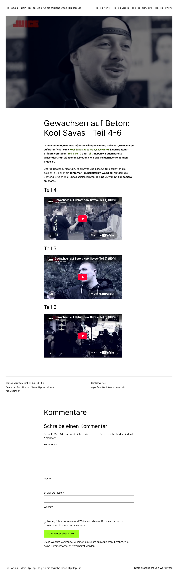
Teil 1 (71, 153)
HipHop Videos (46, 387)
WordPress (166, 567)
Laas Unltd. (102, 149)
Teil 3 (90, 153)
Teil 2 (78, 153)
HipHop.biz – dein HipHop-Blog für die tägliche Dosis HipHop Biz (43, 7)
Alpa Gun (89, 149)
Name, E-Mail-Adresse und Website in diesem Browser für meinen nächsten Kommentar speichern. (85, 523)
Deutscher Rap (13, 387)
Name (48, 478)
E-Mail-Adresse (54, 492)
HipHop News (29, 387)
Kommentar (52, 444)
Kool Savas (76, 149)
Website (48, 506)
